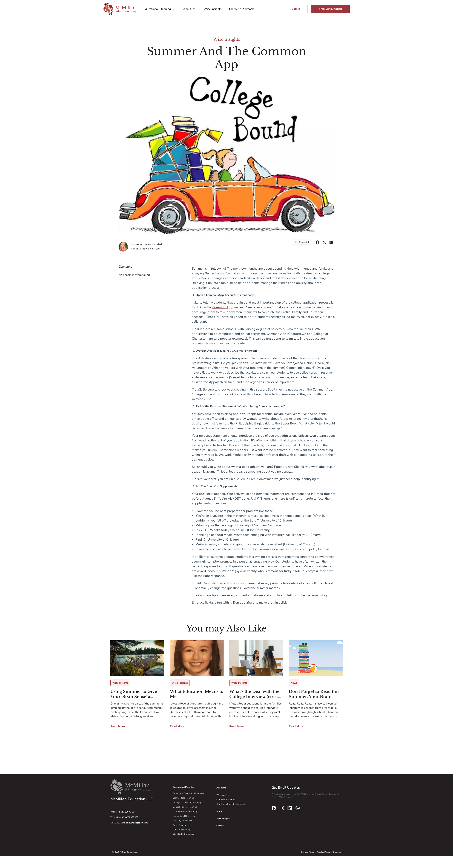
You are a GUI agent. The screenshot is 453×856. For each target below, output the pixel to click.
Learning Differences (182, 820)
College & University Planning (187, 802)
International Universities (184, 816)
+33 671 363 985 (130, 817)
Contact (220, 825)
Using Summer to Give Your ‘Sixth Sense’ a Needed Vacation (133, 694)
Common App (222, 307)
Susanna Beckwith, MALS (147, 244)
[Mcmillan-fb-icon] (274, 807)
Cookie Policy (324, 852)
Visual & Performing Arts (184, 834)
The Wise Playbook (241, 9)
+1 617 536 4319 (125, 811)
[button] (317, 242)
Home (219, 811)
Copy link (304, 242)
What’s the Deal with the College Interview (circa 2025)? (254, 694)
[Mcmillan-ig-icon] (282, 807)
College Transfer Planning (185, 806)
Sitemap (337, 852)
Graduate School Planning (185, 811)
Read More (117, 726)
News (294, 683)
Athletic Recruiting (182, 829)
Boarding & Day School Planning (188, 793)
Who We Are (222, 795)
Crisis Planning (180, 825)
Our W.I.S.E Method (225, 799)
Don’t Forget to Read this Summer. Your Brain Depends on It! (314, 694)
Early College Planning (183, 797)
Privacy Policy (308, 852)
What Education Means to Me (196, 694)
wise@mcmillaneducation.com (132, 822)
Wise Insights (213, 9)
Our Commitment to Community (231, 804)
